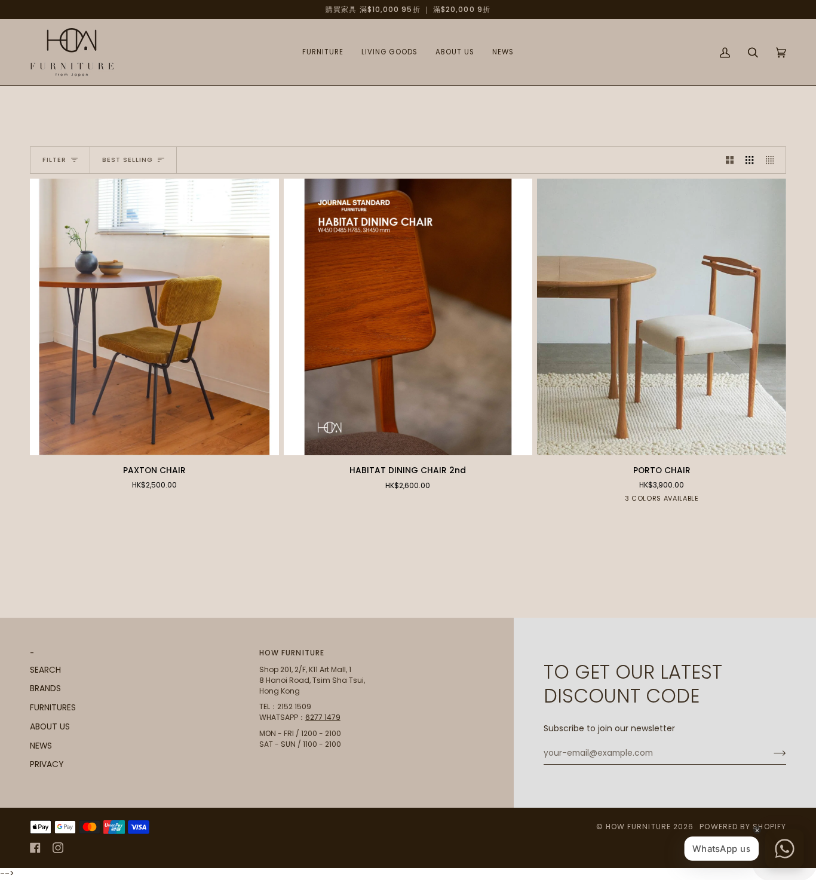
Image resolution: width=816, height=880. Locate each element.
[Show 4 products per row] (773, 160)
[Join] (770, 753)
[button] (322, 52)
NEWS (41, 746)
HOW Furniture (638, 826)
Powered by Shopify (743, 826)
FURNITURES (53, 707)
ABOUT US (50, 726)
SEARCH (45, 670)
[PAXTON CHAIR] (154, 317)
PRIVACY (46, 764)
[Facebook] (35, 847)
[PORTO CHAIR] (661, 317)
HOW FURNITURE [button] (291, 653)
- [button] (32, 653)
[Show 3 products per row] (749, 160)
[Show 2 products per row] (730, 160)
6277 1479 (322, 717)
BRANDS (45, 688)
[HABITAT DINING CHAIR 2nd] (408, 317)
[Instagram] (58, 847)
